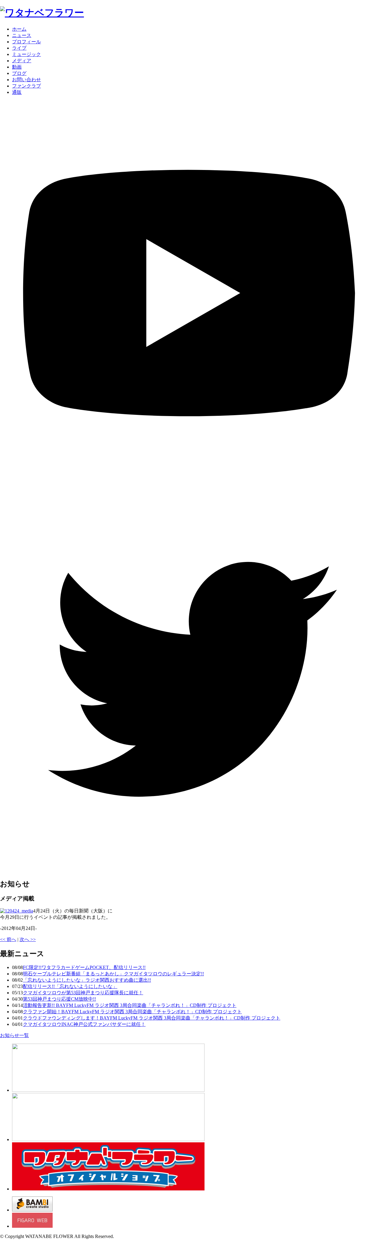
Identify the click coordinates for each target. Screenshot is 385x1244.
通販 (17, 92)
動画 (17, 66)
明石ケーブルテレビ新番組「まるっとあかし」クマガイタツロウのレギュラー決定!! (113, 973)
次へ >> (28, 939)
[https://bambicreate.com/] (32, 1209)
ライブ (19, 48)
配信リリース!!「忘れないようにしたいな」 (70, 986)
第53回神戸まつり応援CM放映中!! (59, 999)
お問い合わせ (26, 79)
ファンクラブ (26, 85)
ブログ (19, 73)
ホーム (19, 29)
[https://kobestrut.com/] (108, 1090)
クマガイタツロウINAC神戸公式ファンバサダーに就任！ (84, 1024)
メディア (21, 60)
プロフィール (26, 41)
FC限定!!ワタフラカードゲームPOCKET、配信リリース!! (84, 967)
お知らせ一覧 (14, 1035)
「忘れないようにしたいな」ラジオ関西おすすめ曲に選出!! (87, 980)
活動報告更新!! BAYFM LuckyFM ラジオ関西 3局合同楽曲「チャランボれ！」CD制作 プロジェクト (129, 1005)
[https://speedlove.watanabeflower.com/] (108, 1139)
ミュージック (26, 54)
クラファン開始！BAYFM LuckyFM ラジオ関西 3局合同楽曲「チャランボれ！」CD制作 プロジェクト (132, 1011)
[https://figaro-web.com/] (32, 1226)
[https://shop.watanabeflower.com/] (108, 1188)
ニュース (21, 35)
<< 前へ (8, 939)
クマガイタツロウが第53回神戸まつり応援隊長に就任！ (83, 992)
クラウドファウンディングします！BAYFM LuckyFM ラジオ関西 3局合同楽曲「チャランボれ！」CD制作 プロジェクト (151, 1017)
